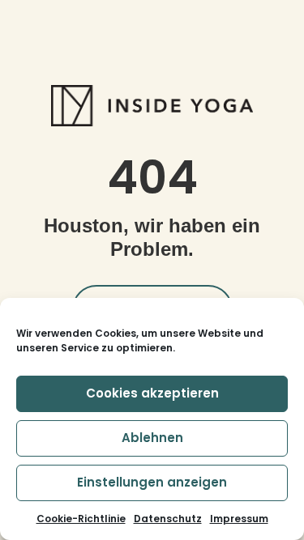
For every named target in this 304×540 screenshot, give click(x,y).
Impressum (239, 518)
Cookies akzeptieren (152, 393)
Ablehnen (152, 437)
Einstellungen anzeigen (152, 482)
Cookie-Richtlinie (81, 518)
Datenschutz (168, 518)
